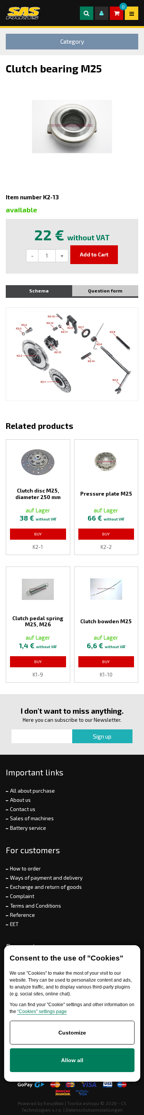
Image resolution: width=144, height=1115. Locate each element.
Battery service (28, 828)
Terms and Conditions (35, 906)
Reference (22, 915)
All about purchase (32, 791)
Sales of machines (32, 818)
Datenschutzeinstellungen (94, 1109)
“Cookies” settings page (42, 1011)
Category (72, 41)
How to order (25, 868)
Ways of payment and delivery (46, 878)
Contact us (22, 809)
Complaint (22, 896)
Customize (72, 1033)
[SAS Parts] (23, 13)
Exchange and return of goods (46, 887)
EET (14, 924)
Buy (38, 534)
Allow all (72, 1060)
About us (20, 800)
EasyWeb (54, 1103)
